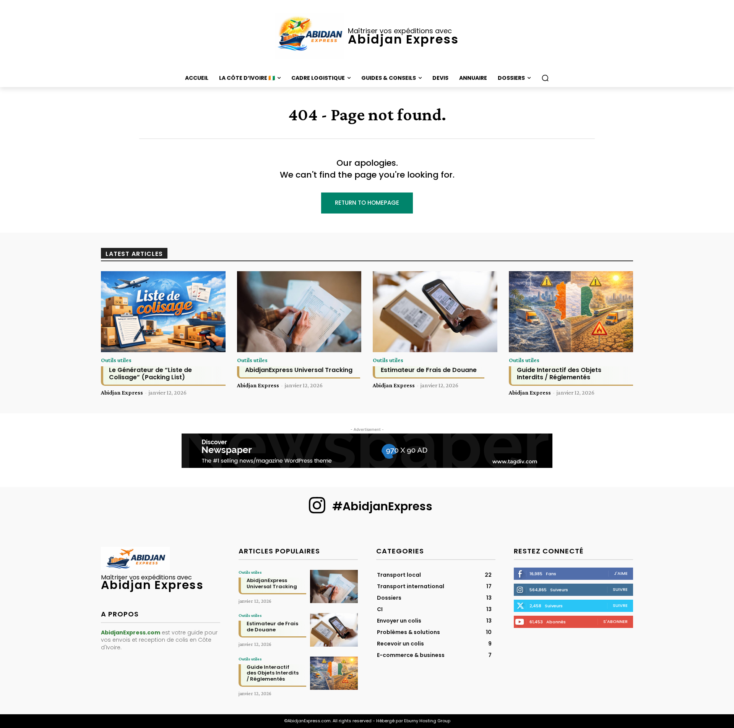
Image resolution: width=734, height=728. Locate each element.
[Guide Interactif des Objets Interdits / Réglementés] (571, 311)
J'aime (621, 573)
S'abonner (615, 621)
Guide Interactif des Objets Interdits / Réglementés (559, 374)
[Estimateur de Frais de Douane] (435, 311)
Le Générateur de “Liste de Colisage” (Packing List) (150, 374)
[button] (545, 78)
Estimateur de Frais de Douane (429, 370)
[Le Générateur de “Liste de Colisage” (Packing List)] (163, 311)
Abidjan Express (122, 392)
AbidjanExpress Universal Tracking (298, 370)
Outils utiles (116, 360)
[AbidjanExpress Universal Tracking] (299, 311)
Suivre (620, 589)
